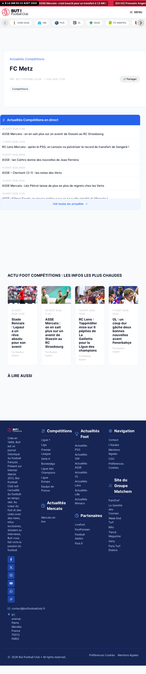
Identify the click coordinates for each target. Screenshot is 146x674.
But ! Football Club (28, 79)
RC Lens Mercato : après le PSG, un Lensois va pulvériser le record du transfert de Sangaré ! (66, 147)
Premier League (46, 451)
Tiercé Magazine (115, 534)
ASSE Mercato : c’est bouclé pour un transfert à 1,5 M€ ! (62, 3)
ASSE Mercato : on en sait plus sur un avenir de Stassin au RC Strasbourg (53, 134)
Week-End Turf (115, 520)
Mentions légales (114, 451)
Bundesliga (48, 463)
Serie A (45, 458)
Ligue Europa (45, 479)
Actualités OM (81, 456)
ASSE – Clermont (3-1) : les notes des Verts (32, 173)
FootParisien (82, 529)
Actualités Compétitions (27, 59)
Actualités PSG (81, 447)
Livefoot (80, 524)
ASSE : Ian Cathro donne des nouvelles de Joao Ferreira (40, 160)
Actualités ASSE (81, 465)
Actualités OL (81, 474)
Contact (113, 439)
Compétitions (20, 88)
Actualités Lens (81, 483)
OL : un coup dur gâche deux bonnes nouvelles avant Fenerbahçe (122, 331)
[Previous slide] (5, 22)
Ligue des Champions (48, 470)
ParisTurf (114, 500)
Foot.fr (79, 543)
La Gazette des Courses (115, 509)
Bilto (111, 527)
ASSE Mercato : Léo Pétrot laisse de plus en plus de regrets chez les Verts (53, 185)
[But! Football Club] (15, 12)
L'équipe (114, 444)
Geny (112, 541)
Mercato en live (48, 519)
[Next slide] (140, 22)
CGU (111, 458)
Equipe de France (47, 488)
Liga (44, 444)
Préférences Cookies (102, 655)
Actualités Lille (81, 492)
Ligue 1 (45, 439)
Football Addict (80, 536)
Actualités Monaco (81, 501)
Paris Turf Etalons (114, 548)
